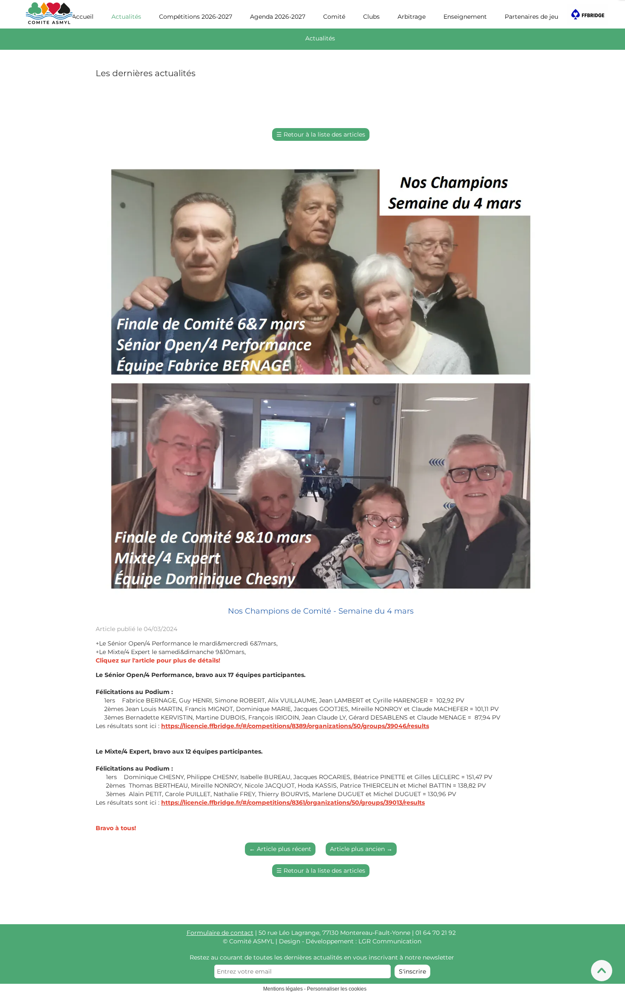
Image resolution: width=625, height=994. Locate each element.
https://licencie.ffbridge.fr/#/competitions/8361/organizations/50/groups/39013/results (293, 802)
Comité (334, 16)
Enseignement (465, 16)
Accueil (83, 16)
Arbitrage (412, 16)
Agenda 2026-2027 (277, 16)
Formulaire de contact (220, 933)
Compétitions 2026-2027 (195, 16)
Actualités (126, 16)
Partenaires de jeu (531, 16)
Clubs (371, 16)
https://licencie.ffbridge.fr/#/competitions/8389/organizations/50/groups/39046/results (295, 726)
